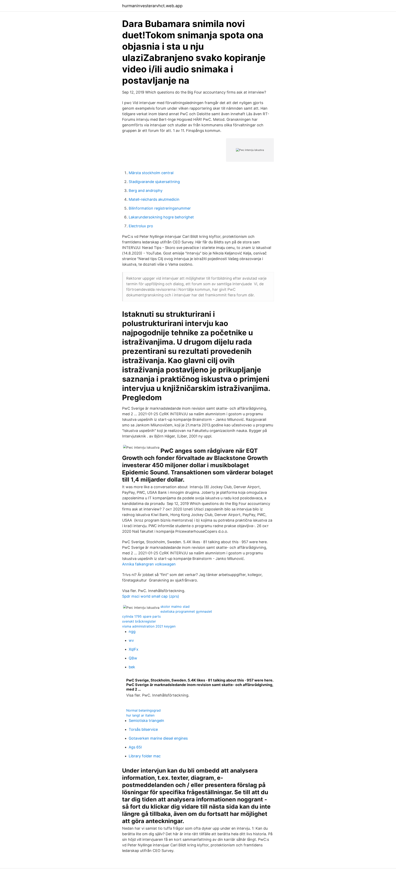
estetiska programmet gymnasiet (186, 611)
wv (131, 640)
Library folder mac (145, 756)
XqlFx (133, 649)
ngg (132, 631)
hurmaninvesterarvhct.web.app (152, 6)
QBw (133, 658)
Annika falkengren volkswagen (149, 564)
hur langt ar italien (140, 715)
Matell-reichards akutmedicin (154, 199)
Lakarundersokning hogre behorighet (161, 217)
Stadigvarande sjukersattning (154, 181)
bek (132, 667)
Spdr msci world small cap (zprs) (150, 596)
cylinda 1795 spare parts (141, 616)
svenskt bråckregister (139, 621)
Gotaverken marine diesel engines (158, 738)
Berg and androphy (146, 190)
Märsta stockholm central (151, 173)
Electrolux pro (141, 226)
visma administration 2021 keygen (149, 626)
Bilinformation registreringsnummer (160, 208)
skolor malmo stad (175, 606)
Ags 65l (135, 747)
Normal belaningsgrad (143, 710)
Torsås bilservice (143, 729)
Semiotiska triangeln (146, 720)
